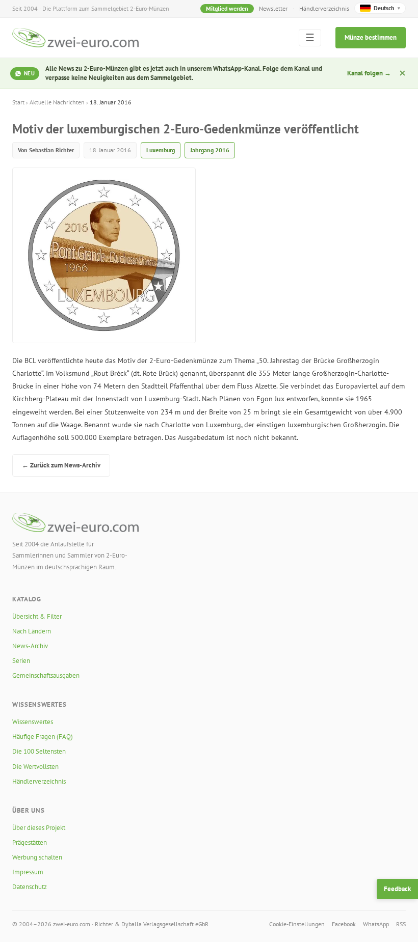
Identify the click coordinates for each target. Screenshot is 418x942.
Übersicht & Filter (37, 616)
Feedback (397, 888)
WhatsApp (376, 924)
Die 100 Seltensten (39, 751)
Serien (21, 660)
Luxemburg (160, 150)
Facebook (344, 924)
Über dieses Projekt (38, 827)
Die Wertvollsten (35, 766)
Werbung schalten (37, 857)
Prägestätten (29, 842)
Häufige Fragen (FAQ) (42, 736)
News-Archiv (30, 646)
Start (18, 102)
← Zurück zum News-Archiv (61, 465)
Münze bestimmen (371, 37)
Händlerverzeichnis (324, 8)
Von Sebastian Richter (46, 150)
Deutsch (387, 8)
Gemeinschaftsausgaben (46, 675)
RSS (401, 924)
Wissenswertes (32, 721)
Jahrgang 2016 (209, 150)
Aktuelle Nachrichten (57, 102)
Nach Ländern (31, 631)
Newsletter (273, 8)
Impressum (27, 872)
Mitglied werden (227, 8)
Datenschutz (29, 886)
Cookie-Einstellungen (297, 924)
